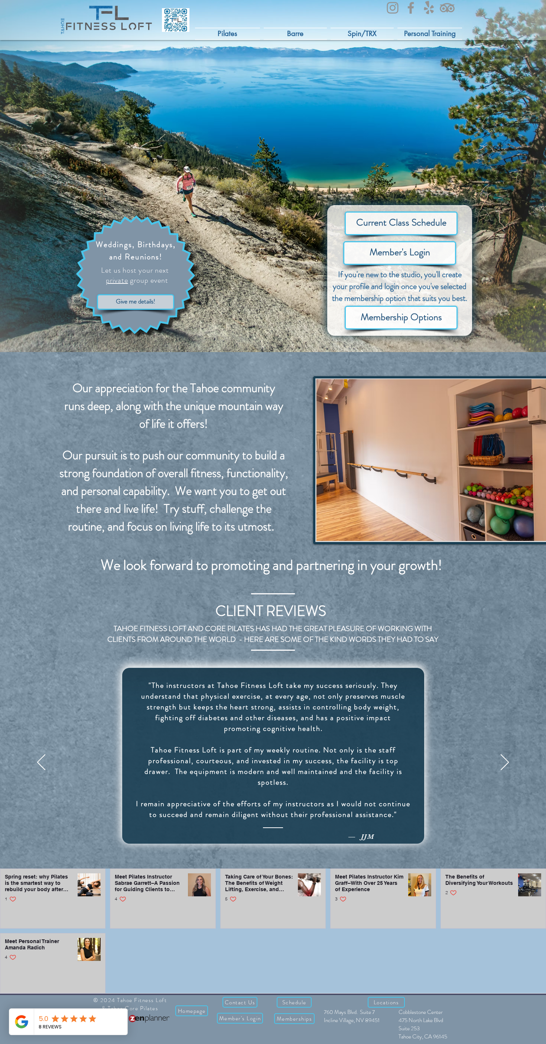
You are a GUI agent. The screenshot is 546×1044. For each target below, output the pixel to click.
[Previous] (41, 762)
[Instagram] (392, 8)
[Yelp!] (429, 8)
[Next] (505, 762)
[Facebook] (411, 8)
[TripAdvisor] (447, 8)
